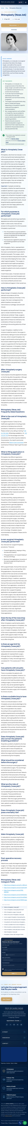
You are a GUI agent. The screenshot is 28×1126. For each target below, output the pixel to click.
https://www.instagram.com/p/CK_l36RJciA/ (15, 885)
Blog (7, 8)
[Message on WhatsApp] (25, 1123)
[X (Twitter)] (10, 1024)
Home (2, 8)
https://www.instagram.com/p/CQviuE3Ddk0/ (16, 897)
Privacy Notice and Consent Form (17, 1123)
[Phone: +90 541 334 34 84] (20, 1123)
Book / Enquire (6, 999)
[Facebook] (6, 1024)
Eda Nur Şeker (15, 139)
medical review (8, 1115)
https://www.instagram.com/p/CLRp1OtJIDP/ (15, 887)
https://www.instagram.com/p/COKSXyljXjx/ (15, 894)
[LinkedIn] (21, 1024)
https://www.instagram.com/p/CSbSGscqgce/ (16, 900)
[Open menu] (25, 2)
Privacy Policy (4, 1123)
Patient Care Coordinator (16, 442)
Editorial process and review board (15, 144)
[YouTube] (17, 1024)
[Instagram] (14, 1024)
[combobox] (5, 955)
